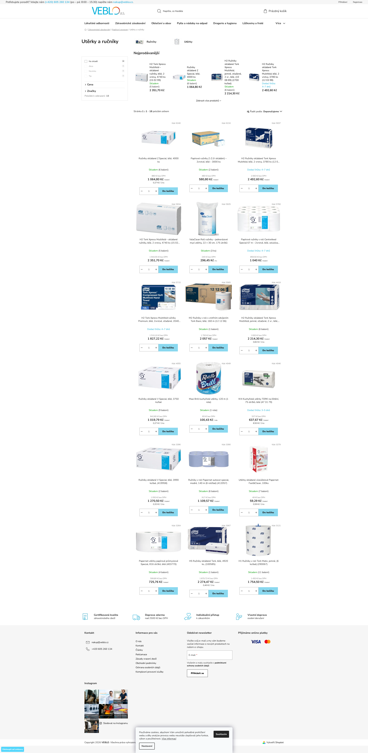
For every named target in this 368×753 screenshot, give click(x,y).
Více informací (169, 738)
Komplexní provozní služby (149, 671)
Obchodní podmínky (146, 663)
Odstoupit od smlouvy (12, 749)
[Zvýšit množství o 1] (156, 191)
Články (139, 650)
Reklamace (141, 654)
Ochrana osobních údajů (148, 667)
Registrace (357, 2)
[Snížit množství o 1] (142, 191)
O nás (139, 641)
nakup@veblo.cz (123, 2)
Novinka (106, 71)
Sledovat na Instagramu (115, 723)
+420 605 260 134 (102, 649)
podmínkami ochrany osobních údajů (206, 664)
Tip (106, 76)
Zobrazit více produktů (207, 100)
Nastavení (147, 746)
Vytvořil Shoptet (275, 742)
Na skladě (106, 61)
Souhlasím (221, 734)
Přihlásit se (197, 673)
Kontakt (140, 645)
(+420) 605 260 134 (57, 2)
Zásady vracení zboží (146, 658)
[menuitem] (97, 23)
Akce (106, 66)
